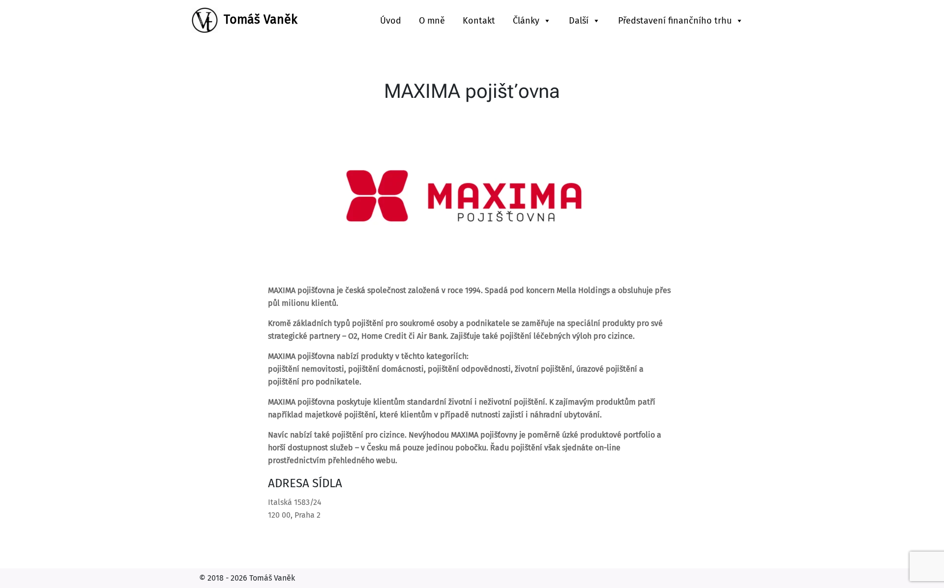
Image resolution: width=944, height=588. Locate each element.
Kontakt (479, 20)
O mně (432, 20)
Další (579, 20)
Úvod (390, 20)
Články (526, 20)
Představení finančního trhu (675, 20)
